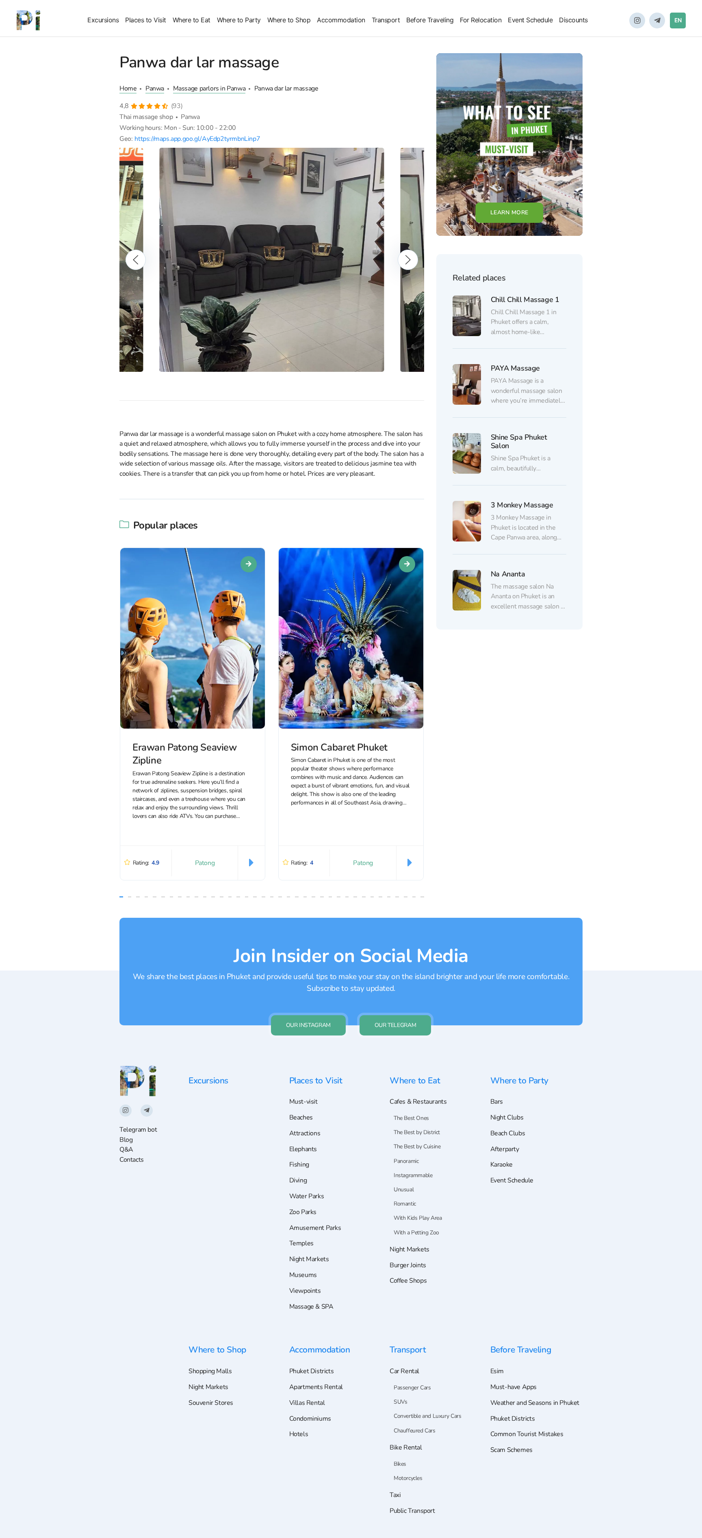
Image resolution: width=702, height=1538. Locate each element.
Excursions (103, 20)
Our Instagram (308, 1025)
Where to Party (239, 20)
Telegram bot (138, 1129)
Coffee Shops (408, 1280)
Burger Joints (408, 1265)
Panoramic (406, 1161)
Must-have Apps (513, 1387)
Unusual (404, 1189)
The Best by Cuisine (417, 1146)
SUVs (400, 1402)
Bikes (400, 1464)
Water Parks (306, 1196)
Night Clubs (507, 1117)
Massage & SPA (311, 1306)
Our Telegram (395, 1025)
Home (127, 88)
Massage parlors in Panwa (209, 88)
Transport (386, 20)
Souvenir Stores (210, 1402)
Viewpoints (305, 1290)
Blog (125, 1139)
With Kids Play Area (418, 1218)
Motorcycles (408, 1478)
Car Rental (404, 1371)
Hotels (298, 1434)
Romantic (405, 1204)
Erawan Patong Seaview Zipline (184, 753)
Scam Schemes (511, 1449)
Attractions (305, 1133)
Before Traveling (429, 20)
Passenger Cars (412, 1387)
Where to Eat (191, 20)
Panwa (154, 88)
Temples (301, 1243)
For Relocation (480, 20)
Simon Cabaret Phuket (339, 746)
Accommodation (341, 20)
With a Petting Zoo (416, 1232)
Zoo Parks (302, 1212)
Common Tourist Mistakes (526, 1434)
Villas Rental (307, 1402)
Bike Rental (406, 1447)
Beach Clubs (507, 1133)
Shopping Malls (210, 1371)
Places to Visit (145, 20)
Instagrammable (413, 1175)
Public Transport (412, 1510)
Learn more (509, 212)
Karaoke (501, 1164)
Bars (496, 1101)
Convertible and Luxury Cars (427, 1416)
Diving (298, 1180)
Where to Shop (289, 20)
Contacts (131, 1159)
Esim (497, 1371)
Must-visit (303, 1101)
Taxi (395, 1495)
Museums (303, 1275)
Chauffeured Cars (415, 1430)
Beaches (301, 1117)
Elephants (303, 1149)
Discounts (573, 20)
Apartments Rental (316, 1387)
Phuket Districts (311, 1371)
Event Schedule (530, 20)
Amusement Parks (315, 1227)
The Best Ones (411, 1118)
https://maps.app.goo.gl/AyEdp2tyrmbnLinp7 (197, 138)
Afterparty (504, 1149)
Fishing (299, 1164)
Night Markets (309, 1259)
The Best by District (417, 1132)
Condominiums (310, 1418)
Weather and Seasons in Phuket (535, 1402)
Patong (205, 863)
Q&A (126, 1149)
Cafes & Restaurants (418, 1101)
